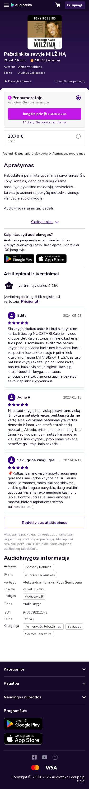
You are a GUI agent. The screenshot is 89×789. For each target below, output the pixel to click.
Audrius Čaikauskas (31, 73)
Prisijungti (75, 5)
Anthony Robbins (30, 67)
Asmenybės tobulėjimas (68, 154)
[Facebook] (34, 757)
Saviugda (41, 154)
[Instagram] (55, 757)
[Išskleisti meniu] (6, 5)
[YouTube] (44, 757)
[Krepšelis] (58, 5)
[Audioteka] (21, 5)
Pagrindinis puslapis (16, 154)
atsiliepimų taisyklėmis (20, 548)
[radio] (44, 99)
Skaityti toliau (42, 222)
